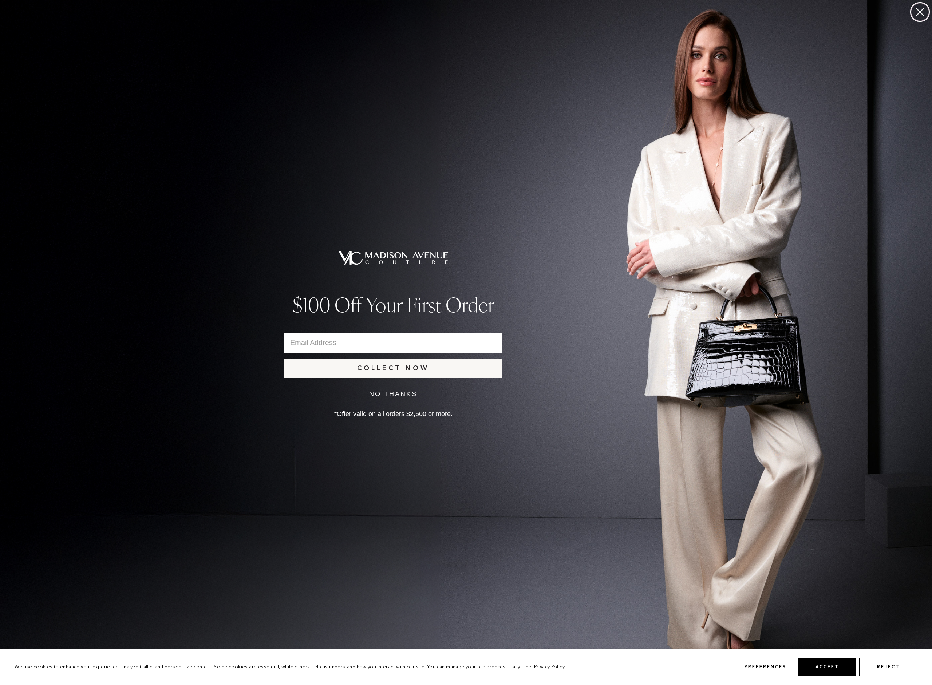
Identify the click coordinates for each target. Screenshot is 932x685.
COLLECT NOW (393, 368)
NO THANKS (393, 393)
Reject (888, 667)
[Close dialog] (920, 12)
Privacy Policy (549, 667)
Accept (827, 667)
